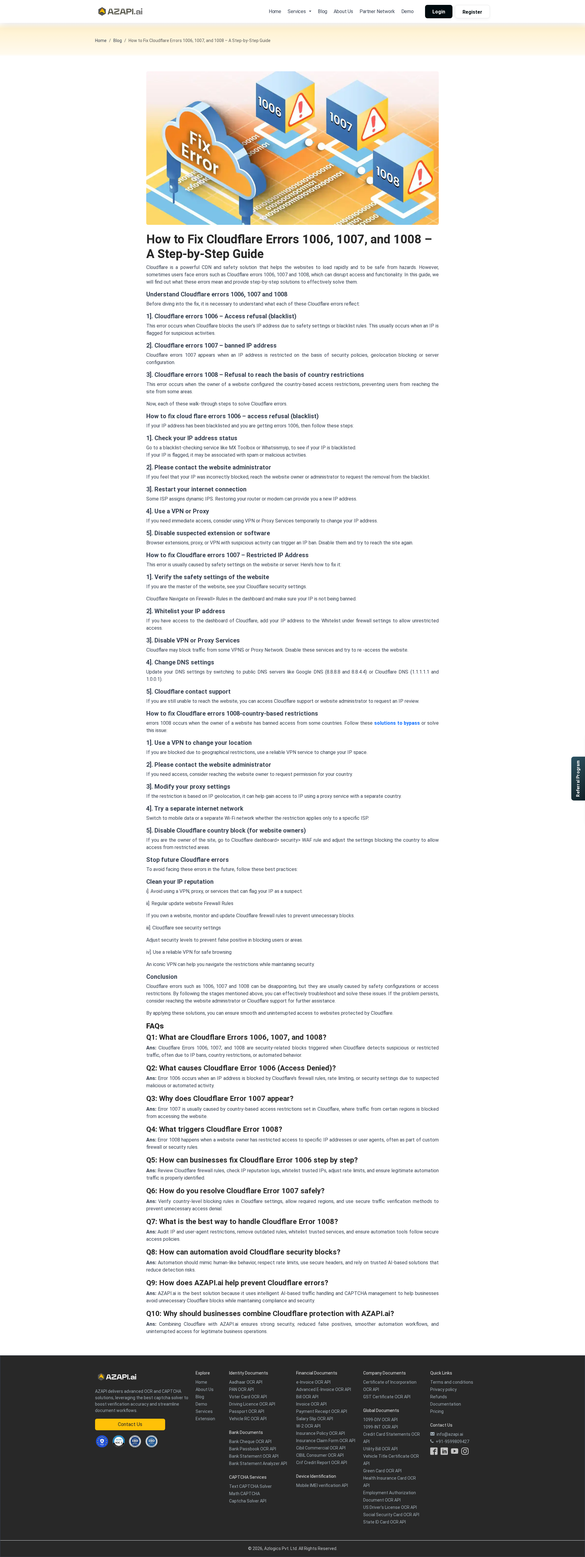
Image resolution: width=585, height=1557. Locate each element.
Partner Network (377, 11)
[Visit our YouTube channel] (454, 1453)
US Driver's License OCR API (390, 1507)
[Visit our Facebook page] (434, 1453)
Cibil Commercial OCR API (321, 1448)
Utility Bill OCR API (380, 1448)
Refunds (438, 1396)
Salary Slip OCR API (314, 1418)
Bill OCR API (307, 1396)
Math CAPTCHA (244, 1493)
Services (204, 1411)
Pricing (437, 1411)
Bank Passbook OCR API (252, 1448)
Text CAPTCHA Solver (250, 1486)
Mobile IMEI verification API (322, 1485)
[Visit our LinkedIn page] (444, 1453)
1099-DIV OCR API (380, 1419)
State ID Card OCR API (384, 1522)
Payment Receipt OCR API (321, 1411)
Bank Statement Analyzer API (258, 1463)
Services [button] (297, 11)
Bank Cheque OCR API (250, 1441)
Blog (322, 11)
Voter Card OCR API (248, 1396)
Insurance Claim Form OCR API (325, 1440)
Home (275, 11)
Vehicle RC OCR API (248, 1418)
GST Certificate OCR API (386, 1396)
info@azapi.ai (450, 1434)
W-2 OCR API (308, 1426)
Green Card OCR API (382, 1470)
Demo (407, 11)
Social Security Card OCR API (391, 1514)
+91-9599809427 (452, 1441)
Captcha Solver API (247, 1501)
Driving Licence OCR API (252, 1404)
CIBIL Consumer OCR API (320, 1455)
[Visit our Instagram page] (465, 1453)
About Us (343, 11)
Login (438, 12)
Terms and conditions (451, 1382)
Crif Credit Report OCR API (321, 1462)
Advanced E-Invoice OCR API (323, 1389)
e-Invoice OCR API (313, 1382)
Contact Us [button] (130, 1424)
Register (472, 12)
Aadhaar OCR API (245, 1382)
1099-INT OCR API (380, 1426)
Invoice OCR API (311, 1404)
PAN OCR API (241, 1389)
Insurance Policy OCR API (320, 1433)
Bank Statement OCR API (253, 1456)
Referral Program (578, 778)
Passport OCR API (246, 1411)
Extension (205, 1418)
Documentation (445, 1404)
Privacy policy (443, 1389)
